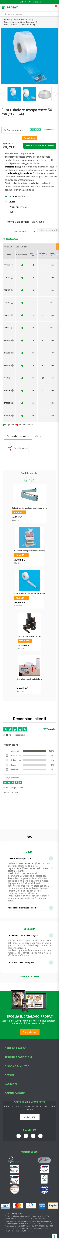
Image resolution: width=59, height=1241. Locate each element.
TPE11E (7, 303)
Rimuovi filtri (12, 239)
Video (12, 202)
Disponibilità (21, 255)
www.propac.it (26, 863)
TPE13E (7, 315)
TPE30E (7, 365)
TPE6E (7, 265)
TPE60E (7, 403)
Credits (31, 1231)
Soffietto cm (41, 254)
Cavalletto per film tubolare (29, 679)
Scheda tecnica (17, 196)
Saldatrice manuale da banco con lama (29, 508)
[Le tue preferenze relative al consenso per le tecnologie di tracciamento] (54, 1236)
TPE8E (7, 278)
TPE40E (7, 390)
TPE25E (7, 353)
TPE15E (7, 328)
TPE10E (7, 290)
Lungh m (51, 254)
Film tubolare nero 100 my (29, 636)
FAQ (11, 212)
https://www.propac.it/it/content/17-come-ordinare (30, 869)
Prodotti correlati (18, 207)
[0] (56, 8)
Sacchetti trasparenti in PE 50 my (29, 551)
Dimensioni (20, 231)
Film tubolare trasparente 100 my (29, 593)
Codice (8, 255)
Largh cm (32, 254)
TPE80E (7, 416)
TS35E (7, 378)
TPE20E (7, 340)
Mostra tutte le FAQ (29, 976)
